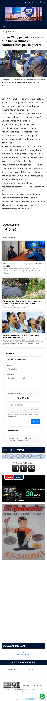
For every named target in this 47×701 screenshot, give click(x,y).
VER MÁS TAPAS (23, 655)
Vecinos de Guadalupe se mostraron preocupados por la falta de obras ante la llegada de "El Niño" (23, 302)
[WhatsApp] (29, 2)
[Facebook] (36, 2)
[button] (25, 2)
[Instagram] (40, 2)
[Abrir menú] (4, 26)
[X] (33, 2)
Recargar (34, 409)
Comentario (10, 374)
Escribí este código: (14, 393)
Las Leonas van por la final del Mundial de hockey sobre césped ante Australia (22, 336)
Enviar (35, 421)
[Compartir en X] (10, 230)
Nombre (9, 365)
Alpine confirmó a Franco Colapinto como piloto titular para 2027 (23, 265)
